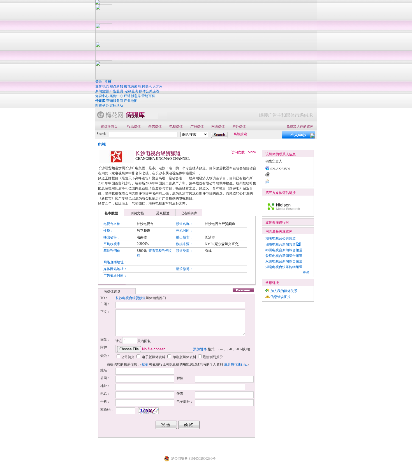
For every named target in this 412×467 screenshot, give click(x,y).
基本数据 (111, 213)
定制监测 (131, 91)
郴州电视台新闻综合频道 (283, 250)
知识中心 (102, 96)
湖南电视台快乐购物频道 (283, 267)
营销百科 (148, 96)
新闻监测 (102, 91)
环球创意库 (132, 96)
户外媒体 (239, 126)
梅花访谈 (130, 86)
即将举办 (102, 105)
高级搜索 (240, 134)
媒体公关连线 (149, 91)
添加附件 (200, 349)
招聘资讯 (145, 86)
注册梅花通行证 (235, 364)
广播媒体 (197, 126)
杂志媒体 (155, 126)
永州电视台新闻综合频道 (283, 261)
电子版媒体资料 (153, 357)
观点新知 (116, 86)
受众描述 (163, 213)
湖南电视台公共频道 (280, 238)
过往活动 (116, 105)
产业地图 (130, 101)
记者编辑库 (188, 213)
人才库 (157, 86)
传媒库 (100, 101)
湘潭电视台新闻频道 (280, 245)
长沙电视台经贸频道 (130, 298)
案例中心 (116, 96)
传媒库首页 (109, 126)
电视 (102, 144)
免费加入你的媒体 (299, 126)
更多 (306, 272)
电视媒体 (176, 126)
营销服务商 (114, 101)
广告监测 (116, 91)
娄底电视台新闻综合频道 (283, 256)
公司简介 (128, 357)
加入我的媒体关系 (283, 291)
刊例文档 (137, 213)
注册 (108, 82)
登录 (98, 82)
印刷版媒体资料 (184, 357)
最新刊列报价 (213, 357)
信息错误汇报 (280, 297)
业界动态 (102, 86)
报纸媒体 (134, 126)
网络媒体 (218, 126)
